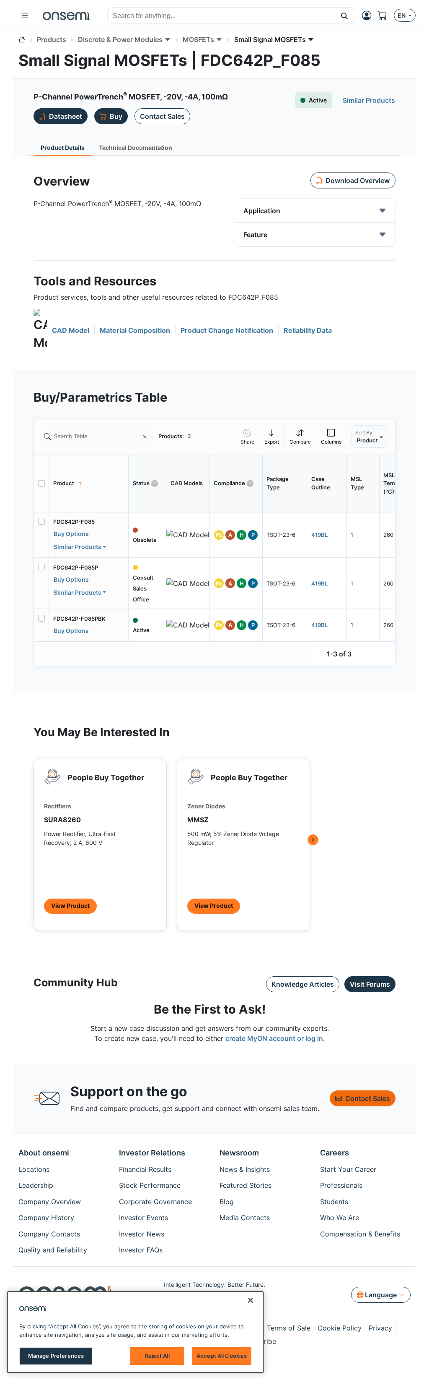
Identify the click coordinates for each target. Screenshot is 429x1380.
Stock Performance (150, 1185)
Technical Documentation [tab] (135, 147)
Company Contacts (49, 1234)
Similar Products (77, 546)
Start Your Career (348, 1169)
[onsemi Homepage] (66, 15)
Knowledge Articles (302, 984)
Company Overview (49, 1201)
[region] (135, 1332)
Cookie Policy (340, 1328)
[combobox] (221, 16)
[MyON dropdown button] (369, 15)
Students (334, 1201)
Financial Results (145, 1169)
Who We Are (339, 1217)
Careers (334, 1152)
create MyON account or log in (274, 1038)
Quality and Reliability (52, 1250)
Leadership (35, 1185)
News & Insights (245, 1169)
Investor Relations (152, 1152)
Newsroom (239, 1152)
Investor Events (143, 1217)
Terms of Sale (288, 1328)
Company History (46, 1217)
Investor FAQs (141, 1250)
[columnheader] (89, 483)
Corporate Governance (155, 1201)
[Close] (250, 1300)
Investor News (141, 1234)
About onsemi (43, 1152)
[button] (344, 15)
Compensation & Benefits (360, 1234)
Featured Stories (245, 1185)
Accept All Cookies (221, 1355)
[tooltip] (271, 436)
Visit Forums (370, 984)
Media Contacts (245, 1217)
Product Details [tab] (63, 147)
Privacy (380, 1328)
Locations (33, 1169)
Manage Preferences (56, 1355)
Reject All (157, 1355)
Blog (227, 1201)
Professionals (341, 1185)
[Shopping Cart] (386, 15)
